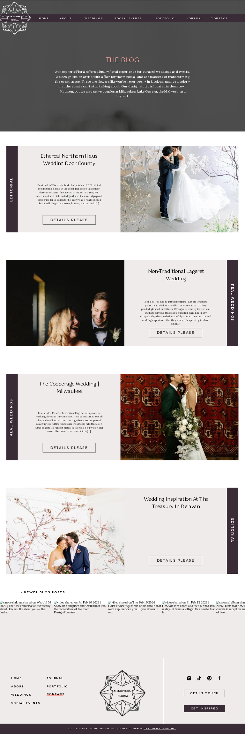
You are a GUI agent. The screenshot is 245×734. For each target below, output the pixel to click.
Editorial (11, 189)
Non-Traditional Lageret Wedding (176, 275)
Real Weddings (232, 303)
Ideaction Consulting (160, 729)
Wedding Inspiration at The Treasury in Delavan (176, 503)
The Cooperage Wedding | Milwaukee (69, 387)
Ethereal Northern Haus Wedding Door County (69, 160)
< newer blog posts (43, 592)
